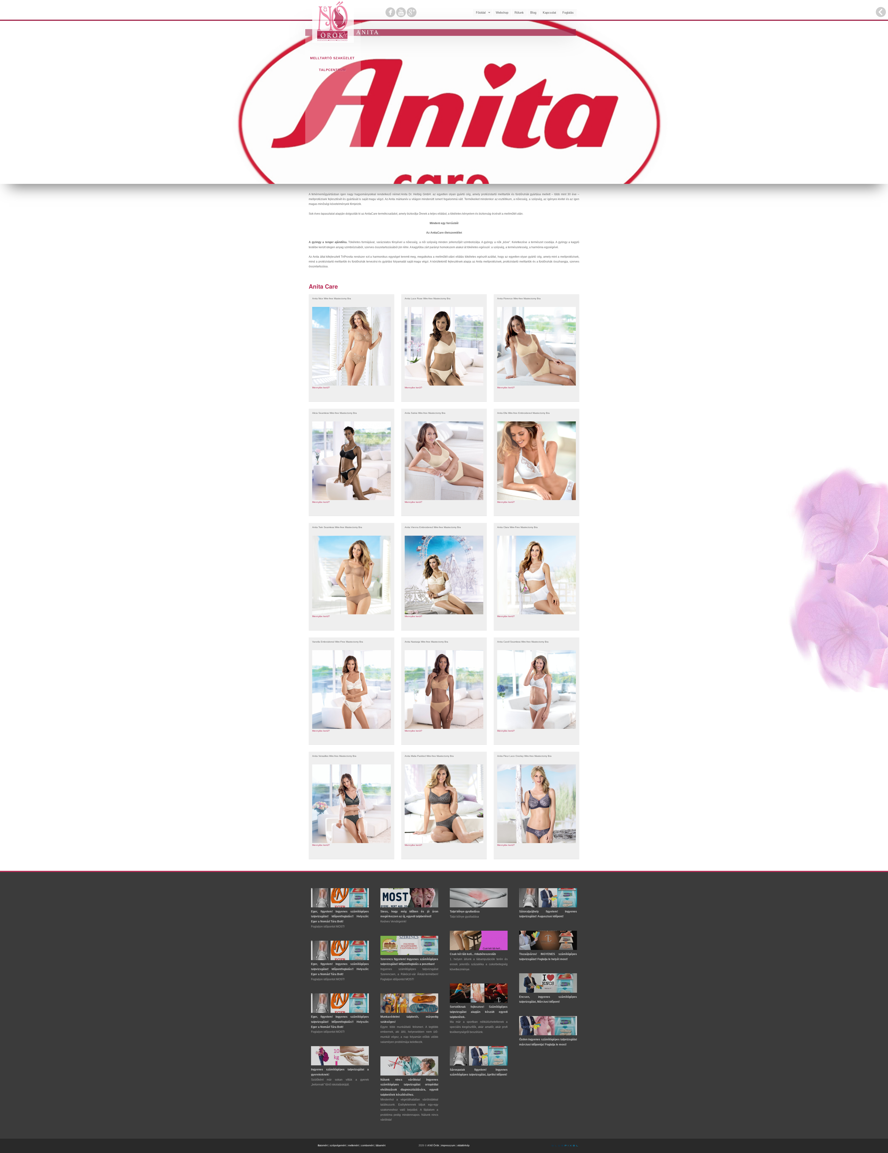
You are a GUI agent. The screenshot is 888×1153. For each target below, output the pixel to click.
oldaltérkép (463, 1145)
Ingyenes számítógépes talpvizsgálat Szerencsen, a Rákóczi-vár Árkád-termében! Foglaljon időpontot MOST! (409, 974)
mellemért (353, 1145)
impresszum (448, 1145)
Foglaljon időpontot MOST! (328, 926)
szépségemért (338, 1145)
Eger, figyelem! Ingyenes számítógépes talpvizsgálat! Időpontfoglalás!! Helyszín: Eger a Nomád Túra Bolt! (340, 916)
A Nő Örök (433, 1145)
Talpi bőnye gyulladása (465, 911)
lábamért (380, 1145)
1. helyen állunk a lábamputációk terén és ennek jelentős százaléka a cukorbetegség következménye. (479, 964)
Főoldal (479, 12)
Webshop (502, 12)
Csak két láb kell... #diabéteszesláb (473, 954)
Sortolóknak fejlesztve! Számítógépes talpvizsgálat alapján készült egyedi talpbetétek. (479, 1011)
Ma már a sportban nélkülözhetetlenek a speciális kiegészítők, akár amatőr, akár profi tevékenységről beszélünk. (479, 1026)
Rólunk (519, 12)
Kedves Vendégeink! (393, 921)
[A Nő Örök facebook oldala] (390, 16)
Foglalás (568, 12)
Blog (533, 12)
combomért (367, 1145)
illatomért (323, 1145)
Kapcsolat (549, 12)
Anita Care (323, 286)
